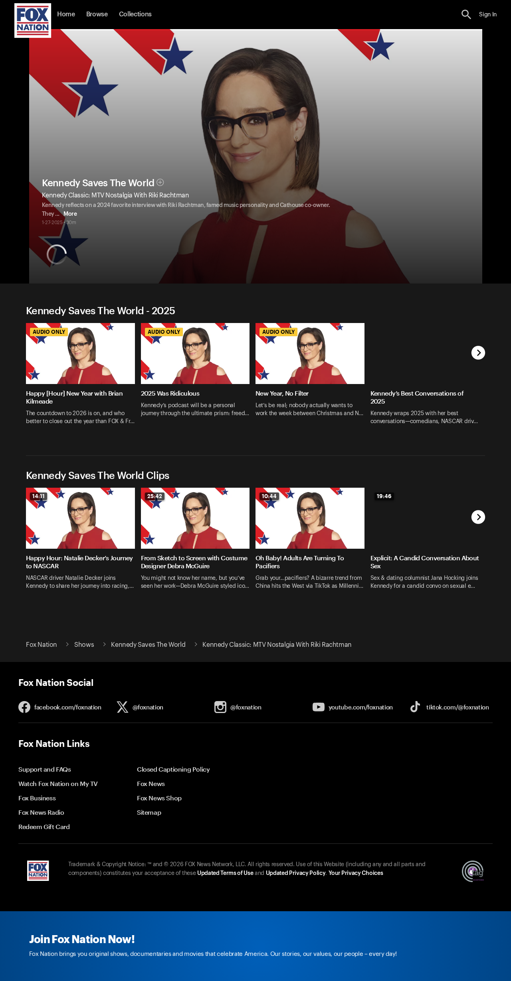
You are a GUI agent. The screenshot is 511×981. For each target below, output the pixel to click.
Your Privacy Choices (356, 873)
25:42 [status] (154, 496)
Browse (97, 14)
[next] (478, 353)
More (70, 214)
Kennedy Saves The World (98, 183)
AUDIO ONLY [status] (49, 332)
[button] (466, 14)
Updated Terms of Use (225, 873)
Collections (135, 14)
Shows (84, 645)
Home (66, 14)
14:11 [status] (38, 496)
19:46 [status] (384, 496)
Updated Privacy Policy (296, 873)
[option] (83, 379)
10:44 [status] (269, 496)
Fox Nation (41, 645)
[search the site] (466, 14)
